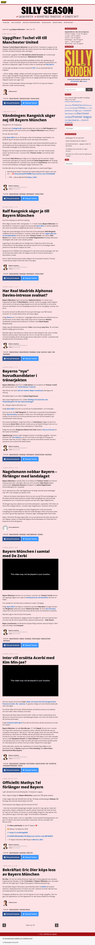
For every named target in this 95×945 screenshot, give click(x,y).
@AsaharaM (16, 189)
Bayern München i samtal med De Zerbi (26, 553)
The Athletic (16, 437)
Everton (87, 108)
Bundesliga (74, 108)
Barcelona (84, 105)
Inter (91, 108)
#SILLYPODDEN (16, 22)
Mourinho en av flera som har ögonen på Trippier (78, 155)
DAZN (44, 887)
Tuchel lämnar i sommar (27, 387)
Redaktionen (57, 22)
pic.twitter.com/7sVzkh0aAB (44, 174)
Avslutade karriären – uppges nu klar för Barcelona (78, 145)
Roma (80, 120)
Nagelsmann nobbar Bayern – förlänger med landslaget (30, 474)
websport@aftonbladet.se (73, 101)
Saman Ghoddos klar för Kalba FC (76, 141)
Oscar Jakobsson (14, 527)
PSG (66, 120)
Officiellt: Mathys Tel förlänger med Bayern (23, 784)
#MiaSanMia (19, 836)
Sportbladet (68, 22)
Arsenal (75, 105)
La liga (75, 110)
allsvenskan (68, 105)
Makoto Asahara (14, 186)
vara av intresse (48, 430)
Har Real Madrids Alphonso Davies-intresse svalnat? (28, 293)
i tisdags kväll (16, 128)
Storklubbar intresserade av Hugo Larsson (76, 150)
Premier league (82, 117)
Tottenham (69, 123)
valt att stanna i (30, 390)
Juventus (68, 110)
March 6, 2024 (38, 840)
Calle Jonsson (13, 91)
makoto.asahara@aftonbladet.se (18, 187)
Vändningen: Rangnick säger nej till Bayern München (29, 117)
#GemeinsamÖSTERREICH (23, 174)
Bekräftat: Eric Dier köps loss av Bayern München (29, 872)
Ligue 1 (80, 111)
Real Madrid (73, 120)
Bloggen (6, 22)
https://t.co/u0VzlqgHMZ (18, 833)
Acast (85, 81)
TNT (33, 68)
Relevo (9, 317)
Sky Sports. (50, 64)
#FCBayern (28, 836)
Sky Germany (12, 414)
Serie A (85, 120)
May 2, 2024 (32, 177)
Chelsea (81, 107)
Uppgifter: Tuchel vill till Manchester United (25, 40)
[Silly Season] (47, 12)
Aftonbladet (75, 81)
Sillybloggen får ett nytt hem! (75, 138)
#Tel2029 (10, 836)
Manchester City (70, 114)
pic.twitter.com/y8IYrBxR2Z (43, 836)
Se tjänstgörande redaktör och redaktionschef (17, 938)
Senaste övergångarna (31, 22)
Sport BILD (11, 137)
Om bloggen (46, 22)
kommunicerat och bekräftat (37, 598)
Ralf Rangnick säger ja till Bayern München (26, 213)
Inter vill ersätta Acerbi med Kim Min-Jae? (28, 660)
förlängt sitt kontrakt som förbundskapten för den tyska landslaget (25, 401)
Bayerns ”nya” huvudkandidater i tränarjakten (20, 375)
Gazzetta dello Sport (14, 723)
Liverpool (87, 110)
